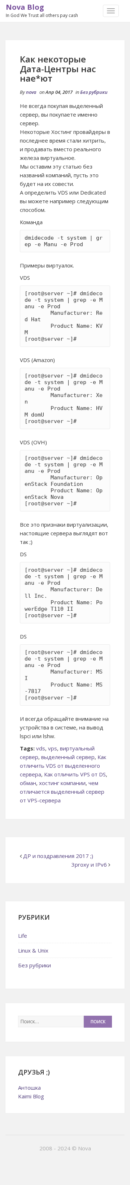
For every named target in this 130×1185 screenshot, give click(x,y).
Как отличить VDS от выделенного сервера (63, 765)
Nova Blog (25, 7)
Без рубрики (94, 92)
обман (28, 783)
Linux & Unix (33, 950)
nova (31, 92)
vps (52, 748)
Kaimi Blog (31, 1096)
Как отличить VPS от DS (75, 774)
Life (22, 935)
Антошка (29, 1087)
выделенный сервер (68, 757)
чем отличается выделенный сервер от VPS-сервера (62, 791)
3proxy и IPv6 (89, 864)
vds (40, 748)
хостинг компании (62, 783)
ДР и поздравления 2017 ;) (58, 855)
